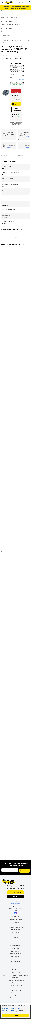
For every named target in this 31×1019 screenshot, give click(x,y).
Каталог (15, 896)
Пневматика (15, 983)
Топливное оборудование (15, 980)
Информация (15, 945)
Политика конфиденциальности (16, 959)
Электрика (15, 987)
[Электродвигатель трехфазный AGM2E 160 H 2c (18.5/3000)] (5, 92)
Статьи (15, 940)
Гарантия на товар (15, 956)
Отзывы (20, 155)
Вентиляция (15, 977)
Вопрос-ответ (15, 961)
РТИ (15, 995)
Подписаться (24, 871)
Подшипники (15, 993)
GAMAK (21, 80)
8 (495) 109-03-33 (13, 888)
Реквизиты (15, 922)
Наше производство (15, 919)
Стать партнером (15, 929)
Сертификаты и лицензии (15, 927)
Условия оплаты (16, 951)
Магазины (15, 948)
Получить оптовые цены (16, 109)
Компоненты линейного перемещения (15, 975)
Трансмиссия (15, 972)
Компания (15, 916)
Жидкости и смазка (15, 990)
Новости (15, 937)
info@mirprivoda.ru (15, 903)
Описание (4, 155)
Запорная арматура (15, 985)
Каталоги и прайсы (15, 924)
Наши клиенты (15, 932)
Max (15, 913)
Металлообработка (16, 998)
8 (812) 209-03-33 (13, 886)
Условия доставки (15, 953)
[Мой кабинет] (25, 2)
